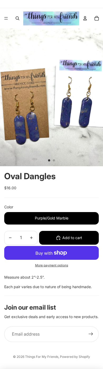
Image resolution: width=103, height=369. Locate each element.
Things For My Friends (41, 357)
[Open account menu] (85, 18)
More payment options (51, 265)
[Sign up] (90, 334)
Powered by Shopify (75, 357)
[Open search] (17, 18)
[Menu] (6, 18)
